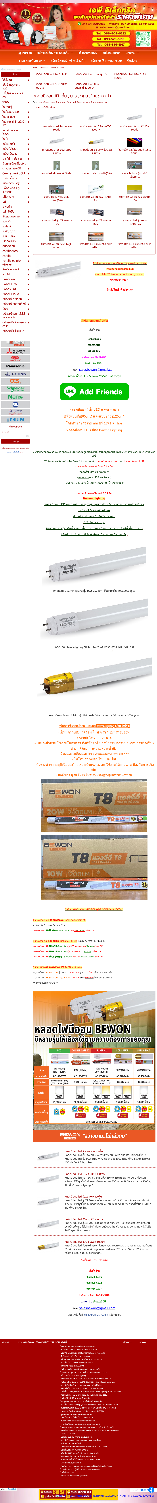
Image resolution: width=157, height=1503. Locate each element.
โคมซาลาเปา (83, 102)
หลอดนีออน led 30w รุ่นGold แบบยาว (96, 151)
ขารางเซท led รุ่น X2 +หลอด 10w (57, 222)
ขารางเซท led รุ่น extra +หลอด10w (135, 222)
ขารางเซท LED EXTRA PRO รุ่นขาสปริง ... (96, 245)
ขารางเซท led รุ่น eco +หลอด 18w (134, 198)
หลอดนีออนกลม (58, 102)
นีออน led (71, 102)
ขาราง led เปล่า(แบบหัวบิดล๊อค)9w (134, 175)
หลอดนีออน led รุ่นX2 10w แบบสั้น (134, 128)
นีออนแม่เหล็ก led (99, 102)
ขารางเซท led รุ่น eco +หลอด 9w (95, 198)
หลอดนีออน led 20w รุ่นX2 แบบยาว (56, 151)
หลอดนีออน (44, 67)
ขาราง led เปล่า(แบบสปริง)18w (96, 173)
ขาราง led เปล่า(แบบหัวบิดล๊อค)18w (56, 198)
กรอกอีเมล (5, 432)
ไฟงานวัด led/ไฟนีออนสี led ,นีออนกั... (135, 151)
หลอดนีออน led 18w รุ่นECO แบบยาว (95, 128)
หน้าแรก (35, 67)
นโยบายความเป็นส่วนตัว (13, 452)
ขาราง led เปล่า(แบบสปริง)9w (56, 173)
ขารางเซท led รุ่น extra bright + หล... (56, 245)
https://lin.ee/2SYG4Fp (96, 1315)
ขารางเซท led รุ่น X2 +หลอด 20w (96, 222)
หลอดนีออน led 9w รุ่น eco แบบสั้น (57, 128)
